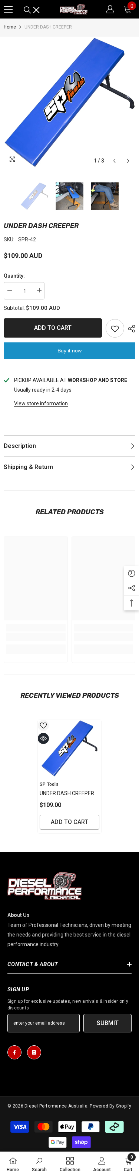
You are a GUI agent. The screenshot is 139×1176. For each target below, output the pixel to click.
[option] (69, 102)
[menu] (8, 9)
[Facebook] (14, 1052)
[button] (114, 160)
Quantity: (14, 276)
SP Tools (49, 784)
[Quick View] (43, 738)
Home (10, 27)
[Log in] (110, 9)
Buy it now (69, 351)
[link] (36, 637)
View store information (41, 403)
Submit (108, 1022)
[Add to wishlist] (115, 328)
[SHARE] (129, 329)
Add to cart (53, 327)
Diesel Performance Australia (55, 1106)
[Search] (32, 10)
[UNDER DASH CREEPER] (69, 748)
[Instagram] (34, 1052)
